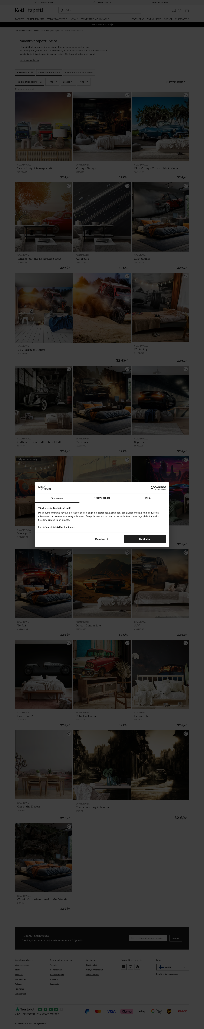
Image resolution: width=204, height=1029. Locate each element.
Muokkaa (100, 539)
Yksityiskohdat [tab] (102, 498)
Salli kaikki (144, 539)
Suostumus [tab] (57, 498)
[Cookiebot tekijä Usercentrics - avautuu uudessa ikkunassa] (153, 488)
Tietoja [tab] (146, 498)
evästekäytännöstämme (61, 527)
